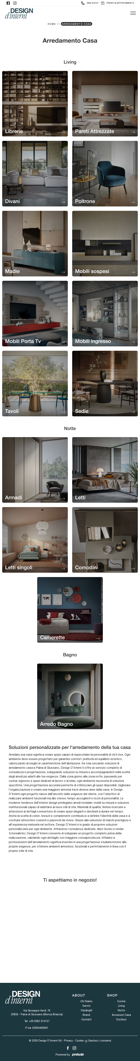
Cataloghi (86, 1010)
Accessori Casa (121, 1014)
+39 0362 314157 (39, 1021)
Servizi (86, 1005)
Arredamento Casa (76, 24)
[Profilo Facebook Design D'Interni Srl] (8, 3)
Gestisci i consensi (99, 1040)
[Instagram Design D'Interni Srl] (73, 1047)
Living (121, 1005)
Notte (121, 1010)
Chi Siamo (86, 1001)
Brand (86, 1014)
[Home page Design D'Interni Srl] (19, 13)
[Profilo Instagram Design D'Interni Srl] (15, 3)
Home (52, 24)
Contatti (86, 1019)
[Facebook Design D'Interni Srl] (67, 1047)
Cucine (121, 1001)
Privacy (68, 1040)
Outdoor (121, 1019)
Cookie (79, 1040)
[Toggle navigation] (133, 13)
